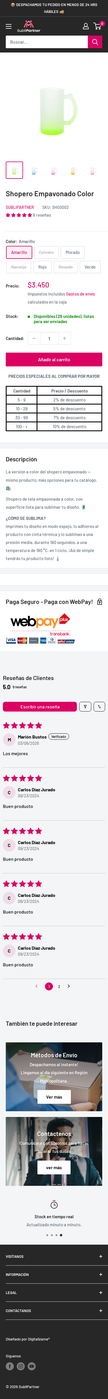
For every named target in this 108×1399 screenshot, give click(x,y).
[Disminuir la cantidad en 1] (34, 338)
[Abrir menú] (9, 26)
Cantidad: (15, 338)
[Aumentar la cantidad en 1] (64, 338)
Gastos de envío (80, 293)
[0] (97, 26)
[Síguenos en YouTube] (32, 1366)
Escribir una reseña (40, 706)
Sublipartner (20, 207)
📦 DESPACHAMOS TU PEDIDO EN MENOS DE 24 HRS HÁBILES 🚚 (54, 8)
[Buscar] (95, 42)
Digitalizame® (39, 1339)
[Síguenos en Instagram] (21, 1366)
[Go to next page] (70, 986)
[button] (19, 214)
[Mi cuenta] (86, 26)
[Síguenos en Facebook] (10, 1366)
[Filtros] (85, 707)
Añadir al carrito (54, 359)
